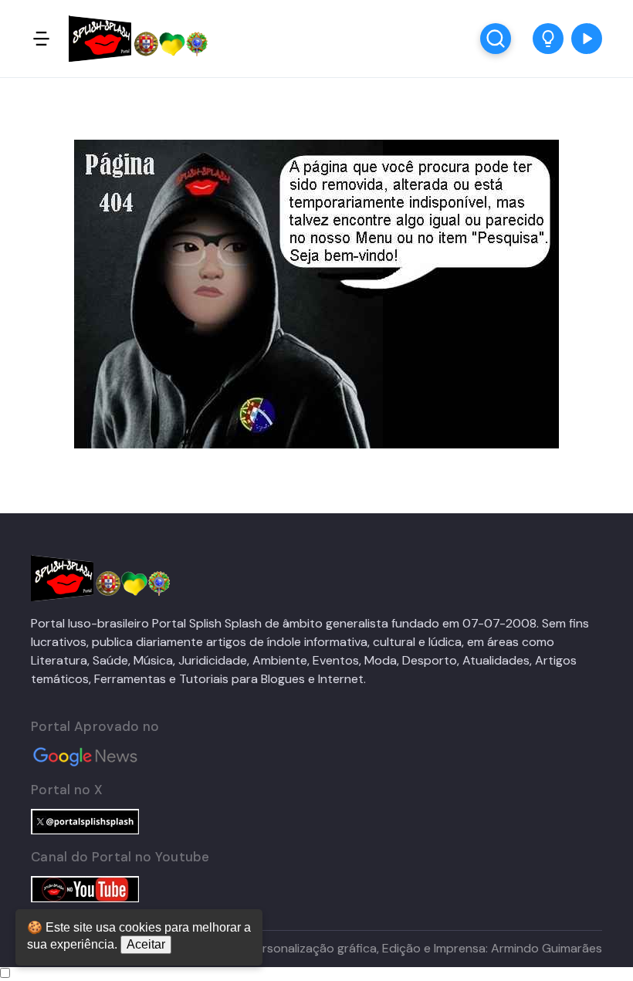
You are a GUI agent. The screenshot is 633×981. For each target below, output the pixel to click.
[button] (548, 38)
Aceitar (146, 944)
